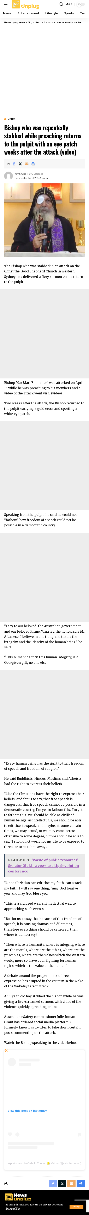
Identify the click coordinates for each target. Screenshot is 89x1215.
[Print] (33, 163)
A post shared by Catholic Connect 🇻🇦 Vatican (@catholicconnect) (44, 1163)
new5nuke (20, 173)
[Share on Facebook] (14, 163)
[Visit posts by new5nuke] (8, 176)
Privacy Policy (51, 1204)
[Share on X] (20, 163)
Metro (12, 119)
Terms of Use (13, 1208)
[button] (76, 1207)
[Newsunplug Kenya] (25, 4)
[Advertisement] (44, 70)
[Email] (27, 163)
